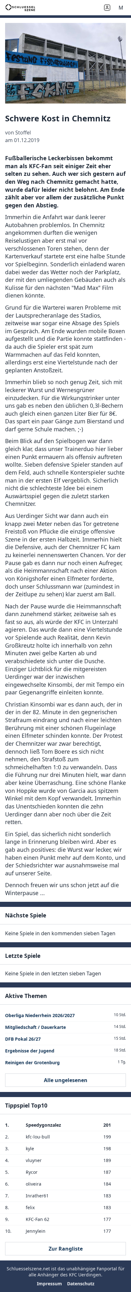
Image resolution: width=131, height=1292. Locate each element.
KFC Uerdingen (85, 1275)
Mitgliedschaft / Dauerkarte (35, 1027)
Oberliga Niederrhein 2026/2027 (40, 1015)
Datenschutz (80, 1284)
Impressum (49, 1284)
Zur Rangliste (66, 1248)
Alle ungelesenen (65, 1080)
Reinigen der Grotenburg (32, 1062)
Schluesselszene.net (28, 1269)
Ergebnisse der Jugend (29, 1051)
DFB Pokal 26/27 (23, 1039)
